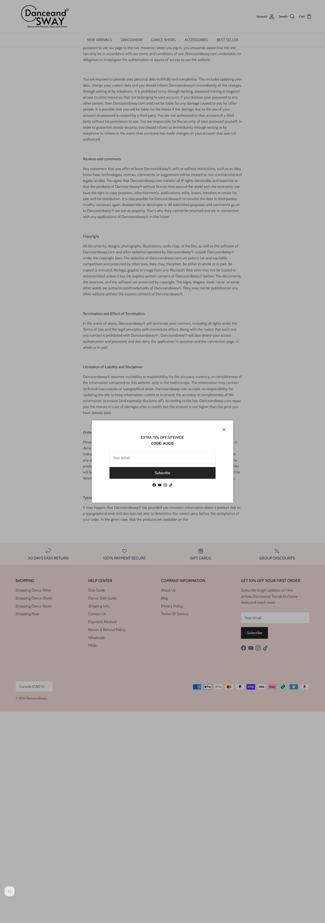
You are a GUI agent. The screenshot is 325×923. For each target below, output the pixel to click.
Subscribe (162, 473)
